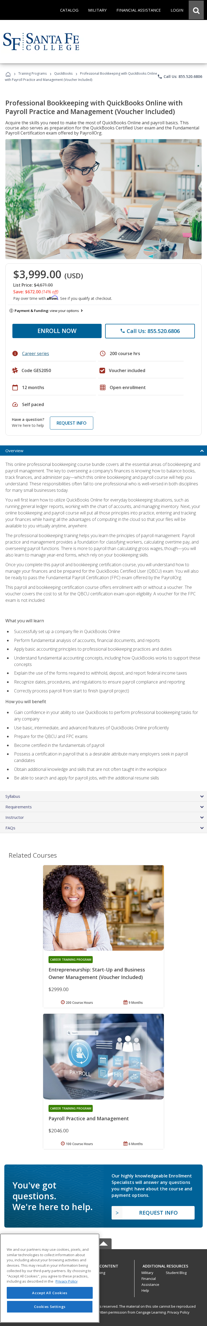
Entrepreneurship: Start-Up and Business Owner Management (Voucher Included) (97, 973)
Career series (35, 353)
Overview (14, 450)
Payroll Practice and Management (89, 1118)
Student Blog (176, 1272)
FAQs (10, 827)
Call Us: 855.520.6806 (179, 76)
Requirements (18, 806)
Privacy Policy (178, 1312)
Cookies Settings (50, 1306)
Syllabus (12, 796)
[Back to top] (103, 1264)
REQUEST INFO (72, 423)
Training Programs (32, 73)
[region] (49, 1278)
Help (145, 1290)
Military (147, 1272)
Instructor (14, 817)
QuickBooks (63, 73)
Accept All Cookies (49, 1292)
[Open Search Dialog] (196, 10)
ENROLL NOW (57, 331)
